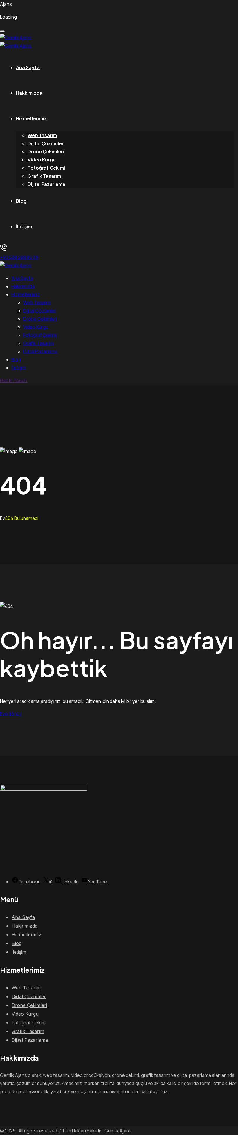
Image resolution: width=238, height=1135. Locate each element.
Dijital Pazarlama (46, 184)
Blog (21, 201)
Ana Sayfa (28, 67)
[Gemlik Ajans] (16, 38)
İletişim (24, 226)
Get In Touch (13, 380)
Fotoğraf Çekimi (46, 168)
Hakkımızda (29, 93)
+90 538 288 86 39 (19, 257)
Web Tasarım (42, 135)
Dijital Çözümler (46, 143)
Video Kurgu (42, 160)
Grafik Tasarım (44, 176)
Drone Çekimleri (46, 151)
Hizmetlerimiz (31, 118)
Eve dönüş (11, 714)
